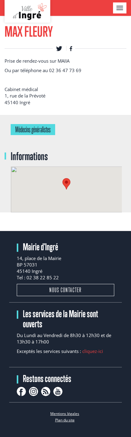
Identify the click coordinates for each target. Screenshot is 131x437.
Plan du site (65, 420)
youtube (57, 391)
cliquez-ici (92, 351)
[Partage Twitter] (59, 48)
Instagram (33, 391)
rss (45, 391)
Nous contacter (65, 290)
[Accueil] (27, 11)
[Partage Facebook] (71, 48)
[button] (66, 184)
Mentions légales (64, 413)
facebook (21, 391)
